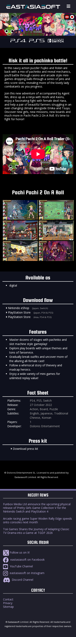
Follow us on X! (19, 552)
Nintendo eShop (18, 308)
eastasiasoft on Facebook (27, 559)
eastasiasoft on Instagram (26, 573)
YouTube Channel (21, 566)
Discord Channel (22, 580)
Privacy (7, 603)
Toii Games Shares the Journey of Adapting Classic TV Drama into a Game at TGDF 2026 (36, 531)
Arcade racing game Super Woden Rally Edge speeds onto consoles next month (37, 520)
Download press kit (25, 449)
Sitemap (8, 607)
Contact (8, 599)
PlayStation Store (19, 312)
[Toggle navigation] (68, 6)
